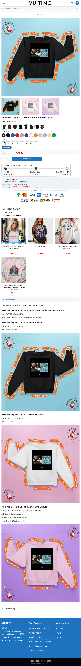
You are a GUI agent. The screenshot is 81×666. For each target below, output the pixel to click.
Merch (43, 14)
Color (4, 131)
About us (59, 628)
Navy (8, 135)
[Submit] (77, 8)
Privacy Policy (34, 633)
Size (3, 139)
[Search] (72, 3)
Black (4, 135)
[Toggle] (3, 300)
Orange (36, 135)
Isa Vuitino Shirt (40, 246)
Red (17, 135)
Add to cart (27, 159)
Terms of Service (35, 651)
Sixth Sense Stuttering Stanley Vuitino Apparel (13, 247)
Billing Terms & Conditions (39, 642)
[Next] (75, 57)
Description (10, 300)
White (31, 135)
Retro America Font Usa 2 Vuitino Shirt (67, 247)
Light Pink (40, 135)
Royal (13, 135)
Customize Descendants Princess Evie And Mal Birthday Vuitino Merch (14, 287)
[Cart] (77, 3)
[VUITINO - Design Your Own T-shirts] (40, 3)
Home (37, 14)
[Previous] (5, 57)
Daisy (49, 135)
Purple (26, 135)
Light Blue (45, 135)
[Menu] (3, 2)
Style (3, 121)
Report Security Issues (38, 646)
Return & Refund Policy (38, 628)
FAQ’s (58, 633)
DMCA (58, 637)
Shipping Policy (35, 637)
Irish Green (54, 135)
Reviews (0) (10, 609)
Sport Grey (22, 135)
